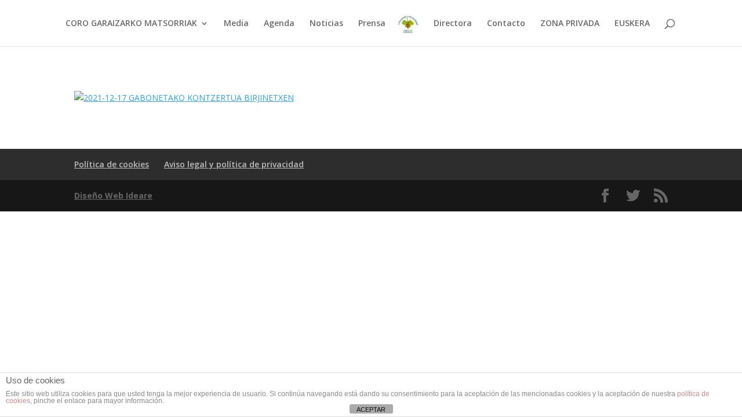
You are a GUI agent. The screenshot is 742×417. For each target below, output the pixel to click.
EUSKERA (632, 23)
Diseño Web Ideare (113, 195)
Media (236, 23)
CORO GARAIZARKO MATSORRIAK (131, 23)
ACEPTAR (371, 409)
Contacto (506, 23)
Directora (453, 23)
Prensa (371, 23)
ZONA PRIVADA (569, 23)
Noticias (326, 23)
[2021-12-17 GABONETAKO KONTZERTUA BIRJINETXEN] (184, 97)
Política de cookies (111, 164)
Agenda (279, 23)
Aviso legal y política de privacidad (234, 164)
